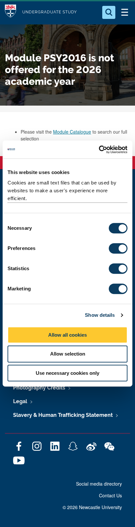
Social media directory (99, 483)
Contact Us (110, 495)
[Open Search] (108, 12)
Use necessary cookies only (67, 373)
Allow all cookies (67, 335)
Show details (100, 315)
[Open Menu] (124, 12)
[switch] (118, 248)
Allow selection (67, 354)
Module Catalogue (72, 131)
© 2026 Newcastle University (92, 507)
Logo (10, 12)
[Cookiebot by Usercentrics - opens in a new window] (98, 149)
